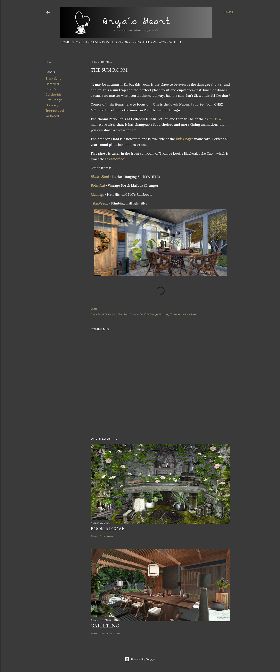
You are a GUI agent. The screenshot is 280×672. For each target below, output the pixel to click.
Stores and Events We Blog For (100, 42)
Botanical (52, 84)
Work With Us (170, 42)
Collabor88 (53, 94)
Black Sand (53, 78)
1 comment (107, 536)
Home (65, 42)
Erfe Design (54, 100)
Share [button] (50, 62)
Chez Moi (52, 89)
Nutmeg (52, 105)
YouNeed (52, 116)
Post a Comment (110, 633)
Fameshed (116, 159)
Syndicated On (143, 42)
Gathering (105, 626)
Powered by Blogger (143, 659)
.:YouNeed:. (99, 203)
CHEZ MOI (213, 119)
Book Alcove (107, 528)
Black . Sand (100, 177)
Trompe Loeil (55, 111)
